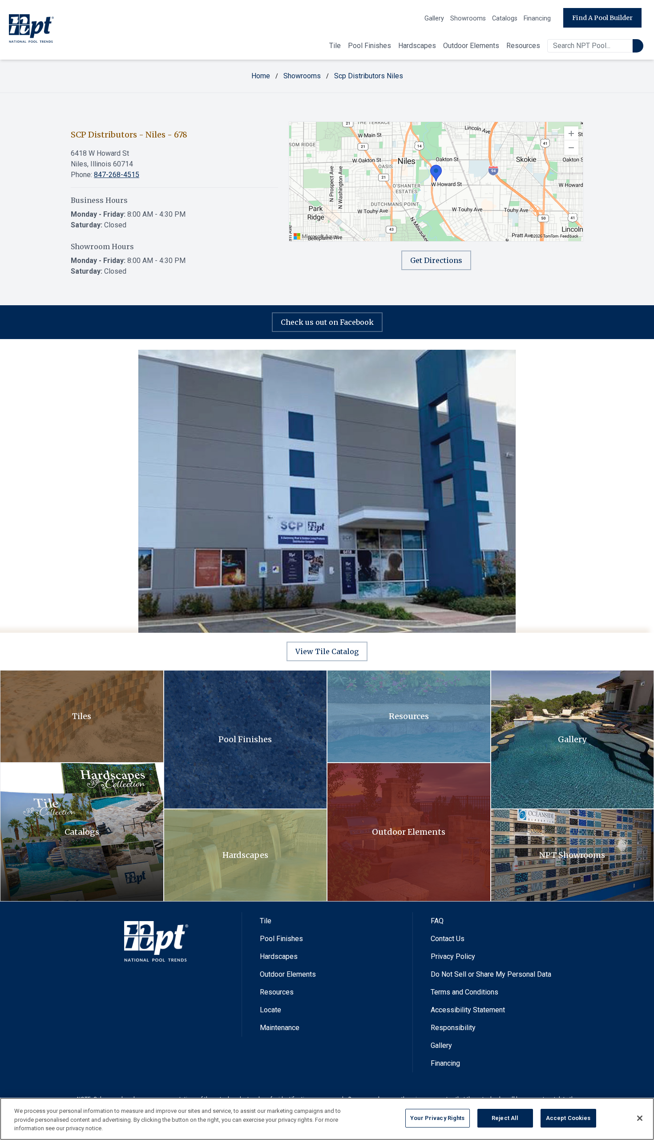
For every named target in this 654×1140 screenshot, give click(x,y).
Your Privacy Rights (437, 1118)
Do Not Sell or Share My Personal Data (491, 974)
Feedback (569, 236)
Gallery (434, 18)
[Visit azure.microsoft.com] (316, 236)
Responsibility (453, 1027)
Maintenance (279, 1027)
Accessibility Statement (468, 1010)
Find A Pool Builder (602, 18)
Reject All (505, 1118)
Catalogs (504, 18)
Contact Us (447, 938)
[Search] (638, 46)
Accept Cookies (568, 1118)
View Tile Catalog (327, 651)
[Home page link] (31, 30)
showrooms (302, 76)
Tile (335, 45)
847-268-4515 (116, 174)
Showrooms (468, 18)
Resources (523, 45)
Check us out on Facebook (327, 322)
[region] (436, 181)
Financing (537, 18)
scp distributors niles (368, 76)
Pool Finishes (369, 45)
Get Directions (436, 260)
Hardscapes (417, 45)
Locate (270, 1010)
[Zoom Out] (571, 148)
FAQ (437, 921)
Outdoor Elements (471, 45)
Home (260, 76)
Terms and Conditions (464, 992)
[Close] (640, 1118)
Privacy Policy (453, 956)
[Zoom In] (571, 133)
